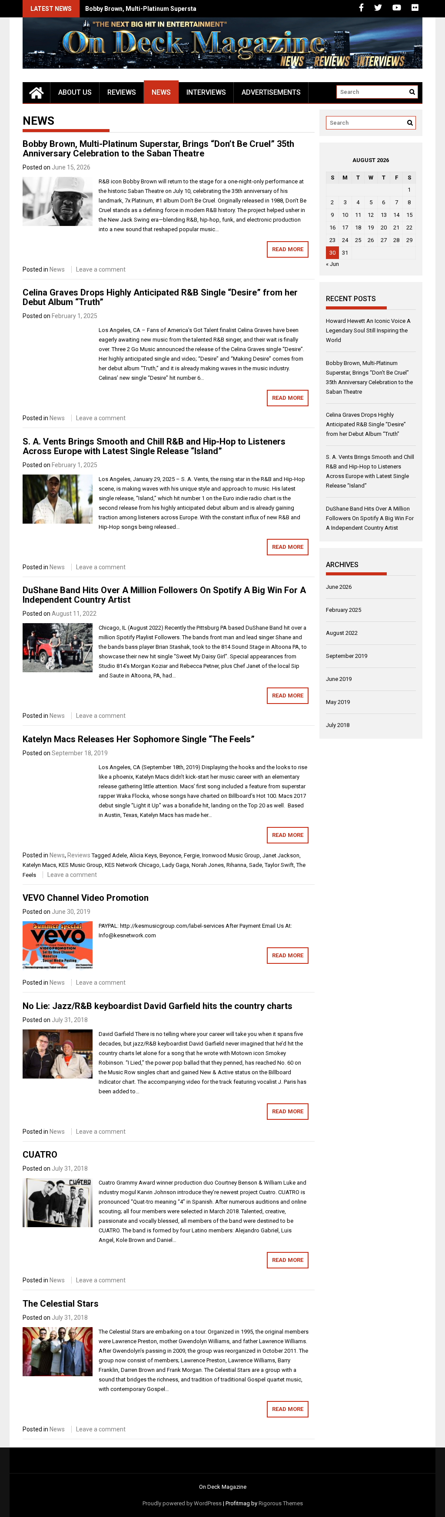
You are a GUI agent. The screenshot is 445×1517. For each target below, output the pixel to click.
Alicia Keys (143, 855)
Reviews (121, 92)
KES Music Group (80, 865)
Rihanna (236, 865)
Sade (255, 865)
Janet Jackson (280, 855)
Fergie (191, 855)
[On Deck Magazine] (36, 92)
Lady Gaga (175, 865)
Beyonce (170, 855)
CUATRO (40, 1154)
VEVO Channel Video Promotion (86, 898)
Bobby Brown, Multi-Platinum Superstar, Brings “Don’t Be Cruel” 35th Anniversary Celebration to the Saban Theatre (158, 149)
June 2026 (339, 587)
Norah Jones (208, 865)
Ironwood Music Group (231, 855)
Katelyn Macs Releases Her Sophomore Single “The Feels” (139, 739)
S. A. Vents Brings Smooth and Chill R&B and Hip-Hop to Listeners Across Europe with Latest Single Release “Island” (154, 446)
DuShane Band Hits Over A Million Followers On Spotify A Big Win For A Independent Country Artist (164, 595)
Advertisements (271, 92)
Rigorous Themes (281, 1503)
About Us (75, 92)
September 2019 (346, 656)
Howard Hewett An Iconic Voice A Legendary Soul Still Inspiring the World (368, 330)
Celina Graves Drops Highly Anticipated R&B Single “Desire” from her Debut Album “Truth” (160, 297)
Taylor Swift (279, 865)
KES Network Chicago (132, 865)
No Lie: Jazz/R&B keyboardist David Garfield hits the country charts (157, 1006)
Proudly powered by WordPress (182, 1503)
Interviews (206, 92)
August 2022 (342, 633)
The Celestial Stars (61, 1303)
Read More (287, 249)
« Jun (332, 264)
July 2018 (337, 725)
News (161, 92)
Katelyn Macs (39, 865)
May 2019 (338, 702)
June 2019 (339, 679)
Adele (119, 855)
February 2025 (343, 610)
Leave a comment (101, 269)
